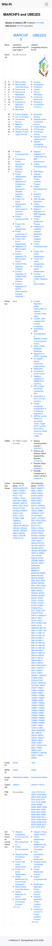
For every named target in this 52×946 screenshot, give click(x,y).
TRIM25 (41, 695)
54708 (15, 762)
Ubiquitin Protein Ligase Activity (21, 132)
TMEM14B (17, 525)
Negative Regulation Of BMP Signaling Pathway (40, 213)
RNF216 (41, 653)
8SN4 (38, 812)
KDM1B (34, 558)
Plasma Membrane (38, 93)
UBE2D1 (25, 525)
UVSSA (39, 745)
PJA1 (33, 610)
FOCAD (41, 538)
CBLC (37, 508)
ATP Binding (39, 129)
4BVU (44, 794)
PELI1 (40, 608)
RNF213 (34, 653)
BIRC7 (39, 500)
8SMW (39, 804)
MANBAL (16, 503)
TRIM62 (34, 720)
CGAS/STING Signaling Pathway (20, 266)
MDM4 (33, 575)
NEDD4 (39, 590)
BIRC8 (33, 503)
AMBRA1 (41, 485)
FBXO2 (34, 530)
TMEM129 (42, 683)
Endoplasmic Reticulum (20, 98)
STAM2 (34, 678)
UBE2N (22, 533)
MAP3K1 (34, 563)
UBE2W (22, 535)
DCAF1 (34, 518)
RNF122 (34, 635)
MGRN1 (41, 578)
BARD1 (40, 495)
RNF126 (34, 638)
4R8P (33, 797)
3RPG (33, 794)
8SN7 (38, 814)
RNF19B (34, 650)
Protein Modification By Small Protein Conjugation (21, 880)
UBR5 (40, 740)
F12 (38, 525)
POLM (33, 613)
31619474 (37, 460)
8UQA (33, 822)
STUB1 (40, 680)
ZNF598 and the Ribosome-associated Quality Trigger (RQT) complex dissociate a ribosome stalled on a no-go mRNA (40, 426)
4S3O (38, 797)
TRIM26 (34, 697)
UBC (33, 732)
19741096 (39, 22)
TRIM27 (41, 697)
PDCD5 (34, 608)
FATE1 (15, 495)
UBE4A (34, 737)
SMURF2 (42, 675)
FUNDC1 (16, 498)
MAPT (41, 563)
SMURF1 (35, 675)
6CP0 (38, 799)
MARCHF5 (20, 37)
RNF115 (41, 633)
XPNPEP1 (35, 752)
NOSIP (34, 598)
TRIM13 (34, 690)
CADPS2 (41, 505)
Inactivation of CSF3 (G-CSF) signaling (39, 398)
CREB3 (16, 493)
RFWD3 (39, 623)
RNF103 (42, 628)
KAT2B (38, 555)
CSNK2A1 (35, 513)
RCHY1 (34, 620)
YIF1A (20, 538)
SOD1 (21, 515)
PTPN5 (22, 508)
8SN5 (43, 812)
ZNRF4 (34, 757)
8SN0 (33, 809)
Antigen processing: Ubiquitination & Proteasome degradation (40, 408)
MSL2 (38, 585)
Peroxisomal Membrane (20, 93)
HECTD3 (34, 545)
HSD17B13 (17, 500)
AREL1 (34, 490)
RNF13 (41, 638)
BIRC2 (39, 498)
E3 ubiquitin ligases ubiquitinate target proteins (39, 362)
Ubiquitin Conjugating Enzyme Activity (40, 144)
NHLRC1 (41, 595)
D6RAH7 (34, 784)
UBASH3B (40, 730)
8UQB (39, 822)
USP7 (33, 745)
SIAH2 (39, 673)
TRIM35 (41, 705)
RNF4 (39, 660)
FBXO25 (41, 530)
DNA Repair (38, 171)
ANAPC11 (41, 488)
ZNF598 (43, 752)
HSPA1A (34, 553)
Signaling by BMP (39, 329)
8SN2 (43, 809)
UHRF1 (39, 742)
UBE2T (16, 535)
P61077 (42, 784)
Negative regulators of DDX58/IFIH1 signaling (39, 380)
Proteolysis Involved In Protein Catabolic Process (38, 914)
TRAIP (34, 688)
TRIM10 (40, 688)
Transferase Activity (20, 120)
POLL (43, 610)
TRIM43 (41, 710)
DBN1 (39, 515)
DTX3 (43, 520)
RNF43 (40, 663)
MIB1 (33, 580)
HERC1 (41, 548)
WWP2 (34, 750)
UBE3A (34, 735)
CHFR (42, 508)
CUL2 (42, 513)
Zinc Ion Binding (21, 116)
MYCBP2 (35, 588)
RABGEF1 (43, 615)
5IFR (33, 799)
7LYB (38, 802)
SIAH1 (33, 673)
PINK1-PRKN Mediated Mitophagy (39, 348)
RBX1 (40, 618)
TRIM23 (34, 695)
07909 (15, 770)
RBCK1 (34, 618)
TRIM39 (34, 710)
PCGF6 (34, 605)
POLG (25, 505)
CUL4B (34, 515)
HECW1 (42, 545)
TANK (21, 518)
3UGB (39, 794)
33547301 (37, 448)
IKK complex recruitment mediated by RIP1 (39, 390)
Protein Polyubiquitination (21, 154)
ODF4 (20, 505)
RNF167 (34, 645)
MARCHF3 (35, 565)
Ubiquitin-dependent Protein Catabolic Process (38, 179)
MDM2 (43, 573)
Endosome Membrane (38, 98)
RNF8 (38, 665)
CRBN (40, 510)
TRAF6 (42, 685)
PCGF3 (34, 603)
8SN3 (33, 812)
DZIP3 (39, 523)
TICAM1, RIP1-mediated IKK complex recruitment (40, 322)
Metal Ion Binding (19, 125)
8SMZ (44, 807)
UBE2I (15, 533)
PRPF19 (34, 615)
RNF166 (41, 643)
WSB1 (33, 747)
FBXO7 (40, 533)
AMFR (33, 488)
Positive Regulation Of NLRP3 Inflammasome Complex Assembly (21, 290)
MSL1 (33, 585)
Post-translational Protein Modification (38, 855)
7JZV (33, 802)
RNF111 (34, 630)
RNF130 (34, 640)
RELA (40, 620)
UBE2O (38, 732)
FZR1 (33, 540)
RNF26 (41, 655)
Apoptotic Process (37, 195)
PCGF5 (41, 603)
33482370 (37, 478)
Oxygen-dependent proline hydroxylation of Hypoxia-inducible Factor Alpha (40, 308)
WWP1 (39, 747)
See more (16, 907)
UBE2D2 (16, 528)
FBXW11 (42, 535)
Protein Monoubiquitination (40, 189)
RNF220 (34, 655)
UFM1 (33, 742)
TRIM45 (34, 712)
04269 (33, 770)
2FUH (38, 792)
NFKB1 (42, 593)
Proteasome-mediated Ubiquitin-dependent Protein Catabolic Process (39, 234)
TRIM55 (34, 717)
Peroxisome (20, 89)
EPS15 (34, 525)
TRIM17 (41, 690)
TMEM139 (17, 523)
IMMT (24, 500)
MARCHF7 (35, 570)
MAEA (41, 560)
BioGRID (20, 25)
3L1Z (43, 792)
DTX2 (38, 520)
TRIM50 (34, 715)
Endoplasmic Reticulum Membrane (20, 104)
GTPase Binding (21, 129)
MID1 (38, 580)
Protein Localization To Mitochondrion (21, 234)
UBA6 (33, 730)
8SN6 (33, 814)
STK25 (34, 680)
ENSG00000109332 (39, 777)
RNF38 (34, 660)
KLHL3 (40, 558)
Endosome (38, 87)
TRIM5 (41, 712)
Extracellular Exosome (39, 105)
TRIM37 (34, 707)
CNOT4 (34, 510)
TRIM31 (34, 702)
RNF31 (34, 658)
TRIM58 (41, 717)
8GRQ (33, 804)
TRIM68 (34, 722)
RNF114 (34, 633)
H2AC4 (39, 540)
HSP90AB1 (42, 550)
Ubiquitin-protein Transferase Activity (40, 122)
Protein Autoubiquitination (22, 219)
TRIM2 (34, 693)
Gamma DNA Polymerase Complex (20, 902)
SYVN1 (34, 683)
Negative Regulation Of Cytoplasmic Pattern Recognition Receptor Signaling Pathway (20, 188)
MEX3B (40, 575)
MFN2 (15, 505)
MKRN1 (34, 583)
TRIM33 (34, 705)
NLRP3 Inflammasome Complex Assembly (21, 210)
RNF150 (34, 643)
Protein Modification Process (38, 221)
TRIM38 (41, 707)
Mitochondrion (20, 82)
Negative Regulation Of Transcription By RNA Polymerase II (40, 156)
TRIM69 (41, 722)
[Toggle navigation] (46, 4)
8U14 (43, 817)
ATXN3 (34, 495)
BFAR (33, 498)
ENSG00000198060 (21, 777)
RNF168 (41, 645)
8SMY (39, 807)
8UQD (33, 824)
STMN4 (16, 518)
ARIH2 (33, 493)
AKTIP (21, 485)
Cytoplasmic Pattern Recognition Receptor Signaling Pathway (20, 165)
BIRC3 (33, 500)
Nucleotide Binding (38, 115)
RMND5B (35, 628)
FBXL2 (41, 528)
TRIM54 (41, 715)
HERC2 (34, 550)
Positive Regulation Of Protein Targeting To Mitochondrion (40, 279)
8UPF (33, 819)
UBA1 (41, 727)
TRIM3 (41, 700)
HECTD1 (41, 543)
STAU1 (40, 678)
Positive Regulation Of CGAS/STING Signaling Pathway (20, 276)
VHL (45, 745)
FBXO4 (34, 533)
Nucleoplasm (39, 84)
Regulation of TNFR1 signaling (40, 354)
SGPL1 (16, 515)
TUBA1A (34, 727)
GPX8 (22, 498)
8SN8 (43, 814)
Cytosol (37, 89)
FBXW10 (34, 535)
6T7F (43, 799)
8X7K (38, 827)
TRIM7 (34, 725)
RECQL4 (16, 510)
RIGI (45, 623)
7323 (33, 762)
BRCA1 (34, 505)
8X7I (44, 824)
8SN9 (33, 817)
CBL (33, 508)
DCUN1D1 (42, 518)
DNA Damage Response (39, 200)
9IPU (43, 827)
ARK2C (40, 493)
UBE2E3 (23, 530)
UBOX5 (34, 740)
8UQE (39, 824)
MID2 (43, 580)
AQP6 (21, 488)
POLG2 (16, 508)
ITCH (33, 555)
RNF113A (42, 630)
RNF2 (41, 650)
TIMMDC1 (17, 520)
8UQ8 (38, 819)
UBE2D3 (39, 34)
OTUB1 (40, 598)
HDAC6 (34, 543)
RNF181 (34, 648)
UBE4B (41, 737)
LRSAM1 (34, 560)
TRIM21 (40, 693)
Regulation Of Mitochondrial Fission (20, 249)
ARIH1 (40, 490)
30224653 (37, 468)
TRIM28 (34, 700)
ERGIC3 (22, 493)
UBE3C (41, 735)
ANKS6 (16, 488)
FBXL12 (34, 528)
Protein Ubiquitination (20, 175)
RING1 (34, 625)
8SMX (33, 807)
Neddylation (38, 368)
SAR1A (16, 513)
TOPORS (35, 685)
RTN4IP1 (24, 510)
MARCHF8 (35, 573)
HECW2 (34, 548)
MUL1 (44, 585)
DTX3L (34, 523)
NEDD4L (34, 593)
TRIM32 (41, 702)
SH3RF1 (39, 670)
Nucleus (37, 82)
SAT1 (33, 670)
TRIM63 (41, 720)
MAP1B (24, 503)
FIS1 (21, 495)
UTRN (15, 538)
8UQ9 (43, 819)
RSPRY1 (41, 668)
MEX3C (34, 578)
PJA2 (38, 610)
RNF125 (41, 635)
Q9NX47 (16, 784)
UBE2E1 (16, 530)
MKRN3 (41, 583)
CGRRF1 (22, 490)
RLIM (39, 625)
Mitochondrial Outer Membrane (22, 85)
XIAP (39, 750)
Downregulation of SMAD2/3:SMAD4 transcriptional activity (40, 338)
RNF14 (41, 640)
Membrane (19, 109)
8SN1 (38, 809)
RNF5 (33, 665)
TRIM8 (40, 725)
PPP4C (40, 613)
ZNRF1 (34, 755)
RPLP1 (34, 668)
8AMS (43, 802)
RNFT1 (44, 665)
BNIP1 (15, 490)
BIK (26, 488)
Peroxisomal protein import (39, 372)
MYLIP (42, 588)
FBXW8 (34, 538)
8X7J (33, 827)
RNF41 (34, 663)
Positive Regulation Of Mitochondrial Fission (20, 258)
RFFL (33, 623)
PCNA (40, 605)
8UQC (44, 822)
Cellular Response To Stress (20, 894)
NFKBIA (34, 595)
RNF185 (41, 648)
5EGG (43, 797)
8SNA (38, 817)
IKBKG (41, 553)
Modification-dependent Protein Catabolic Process (39, 889)
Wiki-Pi (7, 4)
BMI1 (39, 503)
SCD (21, 513)
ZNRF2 (40, 755)
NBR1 (33, 590)
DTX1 (33, 520)
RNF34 (40, 658)
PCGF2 (41, 600)
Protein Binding (21, 114)
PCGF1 (34, 600)
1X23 (33, 792)
